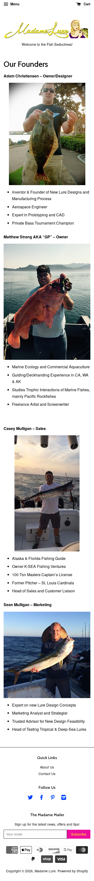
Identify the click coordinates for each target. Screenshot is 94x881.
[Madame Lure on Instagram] (63, 798)
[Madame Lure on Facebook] (41, 798)
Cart (86, 3)
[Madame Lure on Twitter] (30, 798)
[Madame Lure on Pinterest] (52, 798)
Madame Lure (45, 870)
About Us (47, 767)
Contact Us (47, 773)
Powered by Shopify (73, 870)
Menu (14, 3)
